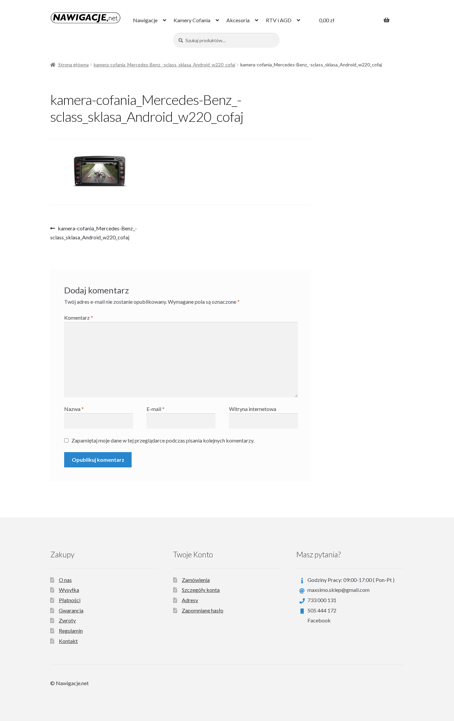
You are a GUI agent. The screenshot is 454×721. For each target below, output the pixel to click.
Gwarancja (71, 610)
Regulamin (71, 630)
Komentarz (78, 317)
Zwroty (67, 620)
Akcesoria (238, 20)
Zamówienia (196, 580)
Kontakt (68, 641)
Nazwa (74, 409)
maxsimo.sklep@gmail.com (338, 590)
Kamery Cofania (191, 20)
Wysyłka (69, 590)
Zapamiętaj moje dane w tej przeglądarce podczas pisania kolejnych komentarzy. (162, 440)
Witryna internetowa (252, 409)
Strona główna (73, 64)
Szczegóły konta (201, 590)
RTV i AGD (278, 20)
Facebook (319, 620)
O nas (65, 580)
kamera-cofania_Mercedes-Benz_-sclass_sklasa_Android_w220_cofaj (164, 64)
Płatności (69, 600)
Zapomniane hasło (202, 610)
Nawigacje (145, 20)
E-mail (156, 409)
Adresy (190, 600)
